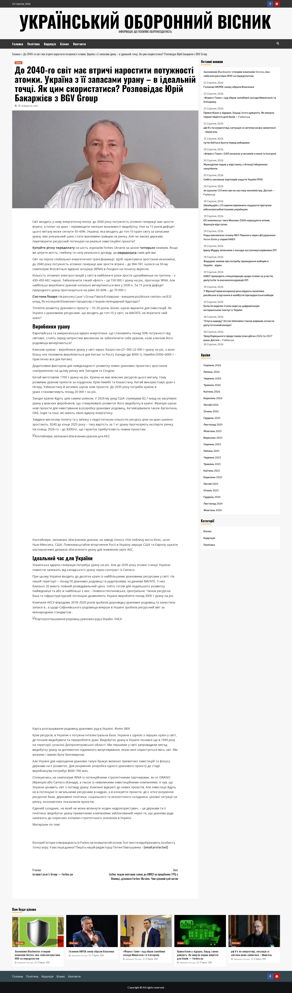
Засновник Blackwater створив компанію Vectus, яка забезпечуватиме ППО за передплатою (236, 73)
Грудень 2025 (212, 417)
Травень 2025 (212, 464)
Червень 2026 (212, 378)
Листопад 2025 (213, 424)
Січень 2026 (211, 411)
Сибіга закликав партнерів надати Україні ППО (233, 179)
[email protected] (156, 847)
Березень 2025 (212, 477)
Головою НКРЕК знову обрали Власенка (228, 86)
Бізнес (64, 44)
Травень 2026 (212, 384)
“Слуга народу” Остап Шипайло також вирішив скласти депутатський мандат (238, 322)
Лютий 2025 (210, 483)
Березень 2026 (212, 398)
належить (39, 818)
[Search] (278, 43)
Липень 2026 (211, 371)
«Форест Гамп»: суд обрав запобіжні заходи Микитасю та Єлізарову (239, 99)
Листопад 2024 (213, 503)
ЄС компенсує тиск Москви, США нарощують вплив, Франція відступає (236, 222)
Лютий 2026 (210, 404)
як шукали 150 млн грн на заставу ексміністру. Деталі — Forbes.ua (239, 192)
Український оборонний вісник (145, 21)
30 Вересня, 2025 (29, 106)
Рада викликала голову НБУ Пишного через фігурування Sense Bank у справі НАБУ (239, 237)
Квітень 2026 (211, 391)
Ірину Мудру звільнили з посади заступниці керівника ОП (239, 250)
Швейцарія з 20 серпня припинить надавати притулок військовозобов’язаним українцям (237, 207)
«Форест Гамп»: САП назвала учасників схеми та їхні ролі (239, 153)
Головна (17, 44)
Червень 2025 (212, 457)
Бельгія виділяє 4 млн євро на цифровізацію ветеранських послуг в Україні (231, 307)
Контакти (79, 44)
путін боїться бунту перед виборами (226, 142)
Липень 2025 (211, 450)
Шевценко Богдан (25, 962)
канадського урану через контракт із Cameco (101, 570)
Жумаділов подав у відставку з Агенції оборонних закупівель (235, 166)
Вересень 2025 (212, 437)
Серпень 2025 (212, 444)
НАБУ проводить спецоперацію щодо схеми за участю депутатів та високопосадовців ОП (238, 278)
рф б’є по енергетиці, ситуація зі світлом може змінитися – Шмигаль (239, 129)
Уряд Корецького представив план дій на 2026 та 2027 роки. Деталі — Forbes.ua (237, 337)
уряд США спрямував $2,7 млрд (133, 398)
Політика (33, 44)
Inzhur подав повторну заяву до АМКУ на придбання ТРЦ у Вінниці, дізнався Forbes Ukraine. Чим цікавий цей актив (143, 874)
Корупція (50, 44)
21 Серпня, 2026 (43, 962)
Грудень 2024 (212, 496)
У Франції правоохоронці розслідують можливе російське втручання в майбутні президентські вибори (238, 293)
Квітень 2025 (211, 470)
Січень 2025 (211, 490)
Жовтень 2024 (212, 510)
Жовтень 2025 (212, 431)
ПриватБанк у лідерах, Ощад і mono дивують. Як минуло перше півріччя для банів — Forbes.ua (238, 114)
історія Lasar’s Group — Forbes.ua (52, 872)
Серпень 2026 (212, 365)
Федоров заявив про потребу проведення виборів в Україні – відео (236, 263)
